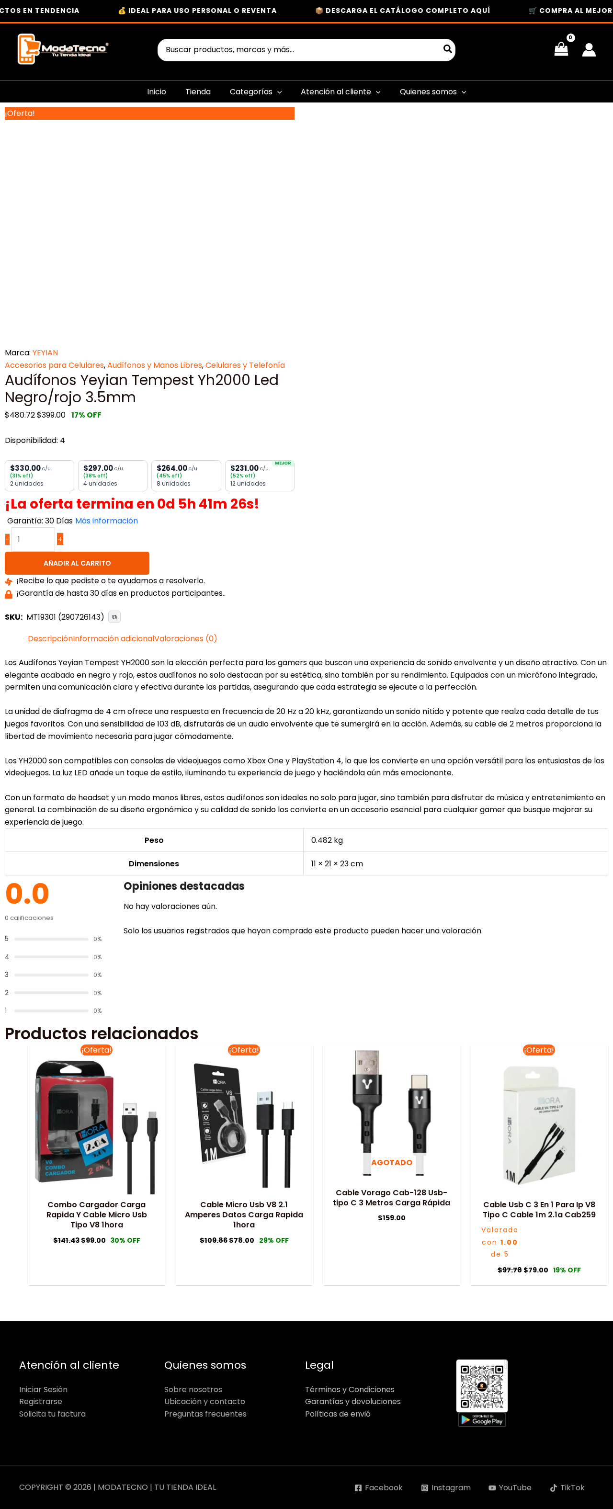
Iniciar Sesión (43, 1389)
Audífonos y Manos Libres (154, 365)
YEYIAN (45, 352)
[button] (277, 91)
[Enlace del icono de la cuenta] (589, 50)
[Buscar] (448, 50)
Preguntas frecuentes (205, 1413)
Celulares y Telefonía (245, 365)
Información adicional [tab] (113, 638)
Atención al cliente (336, 91)
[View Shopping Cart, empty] (561, 49)
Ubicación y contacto (204, 1401)
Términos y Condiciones (350, 1389)
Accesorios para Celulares (54, 365)
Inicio (156, 91)
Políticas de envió (338, 1413)
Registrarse (40, 1401)
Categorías (251, 91)
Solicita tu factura (52, 1413)
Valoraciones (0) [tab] (185, 638)
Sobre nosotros (193, 1389)
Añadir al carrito (77, 563)
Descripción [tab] (50, 638)
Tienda (198, 91)
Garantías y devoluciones (353, 1401)
